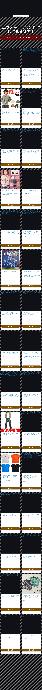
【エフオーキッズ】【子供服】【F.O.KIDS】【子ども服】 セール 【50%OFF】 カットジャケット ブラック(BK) (10, 313)
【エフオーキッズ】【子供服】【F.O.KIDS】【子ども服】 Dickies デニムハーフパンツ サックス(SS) (31, 637)
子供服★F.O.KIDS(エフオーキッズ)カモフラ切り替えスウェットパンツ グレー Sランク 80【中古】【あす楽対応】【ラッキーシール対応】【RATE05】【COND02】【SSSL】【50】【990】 (31, 112)
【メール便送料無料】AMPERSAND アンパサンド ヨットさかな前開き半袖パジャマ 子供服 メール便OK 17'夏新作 (31, 556)
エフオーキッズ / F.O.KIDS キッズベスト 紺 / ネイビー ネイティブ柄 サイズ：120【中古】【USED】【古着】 (10, 151)
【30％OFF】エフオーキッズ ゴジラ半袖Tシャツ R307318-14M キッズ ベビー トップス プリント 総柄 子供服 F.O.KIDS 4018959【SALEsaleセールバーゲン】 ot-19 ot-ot (31, 598)
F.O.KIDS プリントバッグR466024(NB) (9, 271)
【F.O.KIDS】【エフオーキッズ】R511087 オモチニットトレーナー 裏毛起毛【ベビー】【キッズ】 (10, 596)
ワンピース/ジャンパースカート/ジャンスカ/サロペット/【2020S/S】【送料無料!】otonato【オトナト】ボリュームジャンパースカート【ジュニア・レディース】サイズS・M (10, 234)
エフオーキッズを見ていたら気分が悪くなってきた (21, 37)
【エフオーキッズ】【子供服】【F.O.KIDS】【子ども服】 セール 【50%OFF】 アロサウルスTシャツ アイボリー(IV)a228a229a (31, 434)
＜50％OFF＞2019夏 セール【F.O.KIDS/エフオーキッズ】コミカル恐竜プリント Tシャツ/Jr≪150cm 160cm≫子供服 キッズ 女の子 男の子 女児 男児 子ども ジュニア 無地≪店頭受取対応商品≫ (10, 395)
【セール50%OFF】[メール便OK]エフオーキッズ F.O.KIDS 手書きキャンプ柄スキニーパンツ (10, 434)
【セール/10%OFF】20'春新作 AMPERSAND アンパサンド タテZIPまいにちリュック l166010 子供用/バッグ (10, 556)
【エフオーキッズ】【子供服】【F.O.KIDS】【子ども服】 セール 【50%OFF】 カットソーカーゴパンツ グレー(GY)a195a (10, 515)
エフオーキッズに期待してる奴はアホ (21, 30)
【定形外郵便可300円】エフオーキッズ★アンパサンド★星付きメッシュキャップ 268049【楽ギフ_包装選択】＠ (31, 313)
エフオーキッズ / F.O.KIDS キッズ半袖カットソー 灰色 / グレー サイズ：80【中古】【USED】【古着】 (31, 192)
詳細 (11, 83)
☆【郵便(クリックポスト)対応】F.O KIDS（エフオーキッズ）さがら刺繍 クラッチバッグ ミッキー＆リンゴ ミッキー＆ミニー (31, 151)
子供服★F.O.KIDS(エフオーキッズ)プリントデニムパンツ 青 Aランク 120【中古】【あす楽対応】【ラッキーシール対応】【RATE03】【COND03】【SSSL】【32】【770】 (31, 234)
